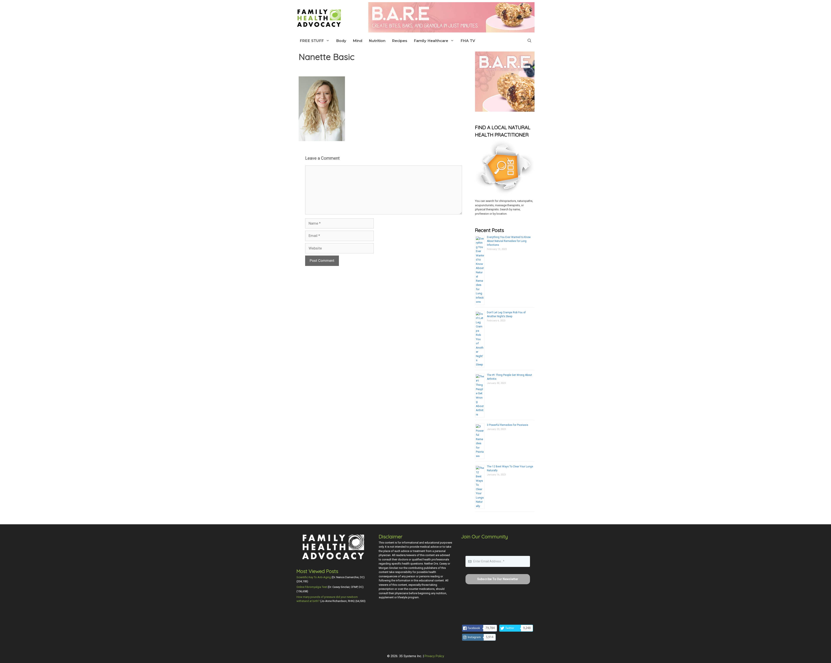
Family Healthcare (431, 41)
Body (341, 41)
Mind (357, 41)
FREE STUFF (312, 41)
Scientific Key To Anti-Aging (313, 577)
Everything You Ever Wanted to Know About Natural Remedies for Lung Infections (509, 241)
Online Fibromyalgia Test (311, 587)
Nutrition (377, 41)
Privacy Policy (434, 656)
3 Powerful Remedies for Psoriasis (507, 424)
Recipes (399, 41)
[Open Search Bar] (529, 40)
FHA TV (468, 41)
